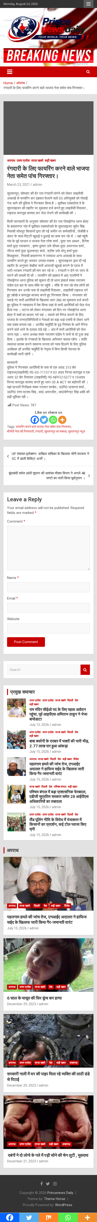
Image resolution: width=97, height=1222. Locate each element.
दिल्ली (70, 700)
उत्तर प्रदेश (23, 160)
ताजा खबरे (37, 160)
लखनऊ (74, 1062)
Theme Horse (54, 1199)
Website (13, 619)
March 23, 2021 (18, 184)
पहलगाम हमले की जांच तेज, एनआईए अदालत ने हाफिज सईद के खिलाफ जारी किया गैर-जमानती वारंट (56, 769)
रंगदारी (39, 431)
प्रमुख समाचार (22, 692)
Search (85, 670)
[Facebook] (35, 420)
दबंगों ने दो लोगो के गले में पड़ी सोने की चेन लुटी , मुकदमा (47, 1155)
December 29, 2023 (21, 1004)
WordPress (63, 1205)
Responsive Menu (88, 4)
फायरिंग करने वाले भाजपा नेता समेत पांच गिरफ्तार (43, 427)
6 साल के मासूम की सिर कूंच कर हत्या (34, 998)
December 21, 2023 (21, 1161)
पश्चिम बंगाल (60, 786)
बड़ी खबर (50, 160)
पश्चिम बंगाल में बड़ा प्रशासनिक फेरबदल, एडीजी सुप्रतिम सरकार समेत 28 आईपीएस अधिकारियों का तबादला (59, 796)
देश (76, 700)
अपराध (11, 160)
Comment (16, 521)
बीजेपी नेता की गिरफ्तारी (20, 431)
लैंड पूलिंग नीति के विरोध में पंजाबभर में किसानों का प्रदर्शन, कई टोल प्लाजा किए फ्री (57, 824)
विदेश (76, 759)
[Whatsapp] (53, 420)
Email (12, 598)
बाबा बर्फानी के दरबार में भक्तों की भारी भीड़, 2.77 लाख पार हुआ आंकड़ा (59, 743)
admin (37, 184)
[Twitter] (44, 420)
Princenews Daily (60, 1193)
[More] (62, 420)
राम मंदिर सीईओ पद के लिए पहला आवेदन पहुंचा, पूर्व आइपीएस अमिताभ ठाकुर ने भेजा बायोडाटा (58, 714)
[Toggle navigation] (10, 71)
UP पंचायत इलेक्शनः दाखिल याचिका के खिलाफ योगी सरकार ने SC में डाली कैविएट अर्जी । (50, 456)
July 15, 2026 (39, 725)
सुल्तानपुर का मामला (55, 431)
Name (13, 578)
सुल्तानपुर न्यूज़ (76, 431)
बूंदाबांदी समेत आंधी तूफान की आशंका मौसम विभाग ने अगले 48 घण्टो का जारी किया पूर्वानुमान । (47, 475)
